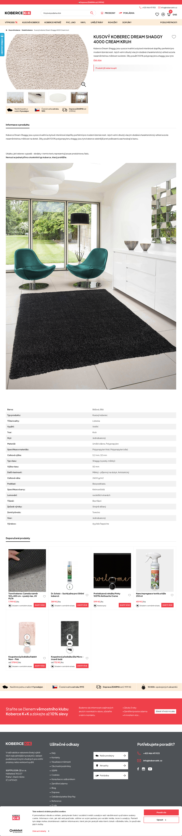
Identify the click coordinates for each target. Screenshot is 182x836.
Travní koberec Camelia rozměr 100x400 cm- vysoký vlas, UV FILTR (23, 596)
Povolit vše (161, 812)
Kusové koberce (30, 22)
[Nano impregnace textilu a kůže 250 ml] (155, 570)
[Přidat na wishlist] (173, 37)
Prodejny (110, 13)
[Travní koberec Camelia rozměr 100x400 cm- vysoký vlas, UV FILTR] (27, 570)
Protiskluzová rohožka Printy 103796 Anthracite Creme (107, 594)
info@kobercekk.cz (169, 7)
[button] (163, 14)
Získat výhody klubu (165, 711)
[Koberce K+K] (18, 13)
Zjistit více (40, 605)
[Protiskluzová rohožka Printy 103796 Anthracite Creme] (112, 570)
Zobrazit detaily (39, 831)
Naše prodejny (107, 755)
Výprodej (10, 22)
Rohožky (112, 22)
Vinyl (83, 22)
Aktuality (104, 765)
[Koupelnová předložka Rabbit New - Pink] (27, 633)
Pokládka (128, 13)
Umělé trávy (97, 22)
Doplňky (126, 22)
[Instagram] (143, 768)
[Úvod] (6, 30)
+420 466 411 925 (149, 7)
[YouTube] (150, 768)
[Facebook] (138, 768)
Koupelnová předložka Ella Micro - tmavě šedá (67, 658)
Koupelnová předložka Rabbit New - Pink (22, 658)
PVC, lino (71, 22)
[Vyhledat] (92, 13)
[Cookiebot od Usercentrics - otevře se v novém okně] (16, 831)
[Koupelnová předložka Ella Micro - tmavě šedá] (70, 633)
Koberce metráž (52, 22)
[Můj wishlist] (157, 14)
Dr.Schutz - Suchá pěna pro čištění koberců (67, 594)
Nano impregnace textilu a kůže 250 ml (151, 594)
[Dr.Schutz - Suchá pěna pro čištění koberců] (70, 570)
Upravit (160, 820)
